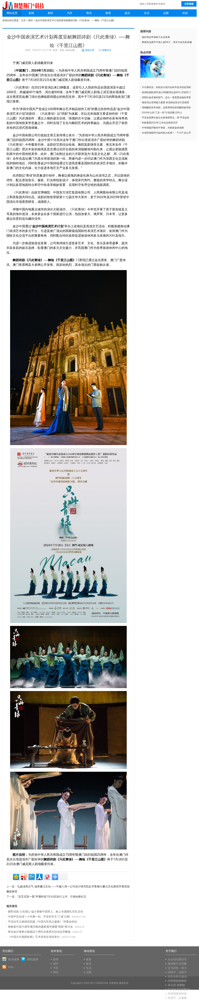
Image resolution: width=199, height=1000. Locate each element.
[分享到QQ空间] (15, 876)
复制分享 (89, 50)
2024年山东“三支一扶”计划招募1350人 (162, 112)
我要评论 (106, 50)
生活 (146, 13)
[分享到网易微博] (47, 876)
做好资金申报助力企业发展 (156, 37)
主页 (23, 20)
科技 (185, 13)
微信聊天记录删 (177, 963)
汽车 (69, 13)
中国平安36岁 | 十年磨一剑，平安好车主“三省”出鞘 (39, 916)
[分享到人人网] (39, 876)
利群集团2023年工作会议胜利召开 (160, 122)
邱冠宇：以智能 (177, 997)
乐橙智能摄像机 (177, 980)
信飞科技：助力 (177, 967)
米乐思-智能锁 (176, 985)
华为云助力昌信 (177, 976)
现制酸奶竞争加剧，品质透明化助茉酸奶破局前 (166, 107)
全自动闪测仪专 (177, 959)
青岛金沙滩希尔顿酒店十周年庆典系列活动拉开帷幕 (39, 931)
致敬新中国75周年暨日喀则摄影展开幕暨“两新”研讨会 (40, 926)
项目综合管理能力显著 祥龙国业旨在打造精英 (165, 102)
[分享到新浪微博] (23, 876)
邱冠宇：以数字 (177, 972)
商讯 (89, 13)
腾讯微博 (32, 959)
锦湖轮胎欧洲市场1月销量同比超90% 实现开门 (166, 92)
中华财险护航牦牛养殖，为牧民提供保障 (163, 127)
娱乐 (127, 13)
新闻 (31, 13)
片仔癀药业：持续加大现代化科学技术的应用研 (166, 87)
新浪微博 (13, 959)
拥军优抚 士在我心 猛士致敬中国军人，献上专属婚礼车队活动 (45, 911)
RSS (11, 967)
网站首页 (12, 13)
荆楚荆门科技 (23, 3)
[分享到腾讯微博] (31, 876)
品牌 (166, 13)
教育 (108, 13)
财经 (50, 13)
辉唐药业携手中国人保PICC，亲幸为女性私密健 (167, 42)
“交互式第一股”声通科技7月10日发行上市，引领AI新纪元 (51, 896)
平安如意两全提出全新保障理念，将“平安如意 (165, 117)
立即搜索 (189, 4)
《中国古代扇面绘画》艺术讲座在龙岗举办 (34, 936)
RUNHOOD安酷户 (179, 989)
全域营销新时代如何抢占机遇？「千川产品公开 (166, 132)
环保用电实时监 (177, 993)
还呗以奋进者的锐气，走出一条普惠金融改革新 (166, 97)
